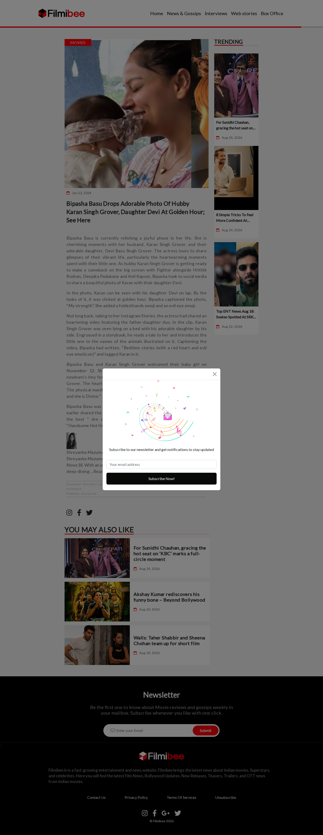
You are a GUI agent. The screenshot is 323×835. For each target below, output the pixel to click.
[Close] (214, 374)
